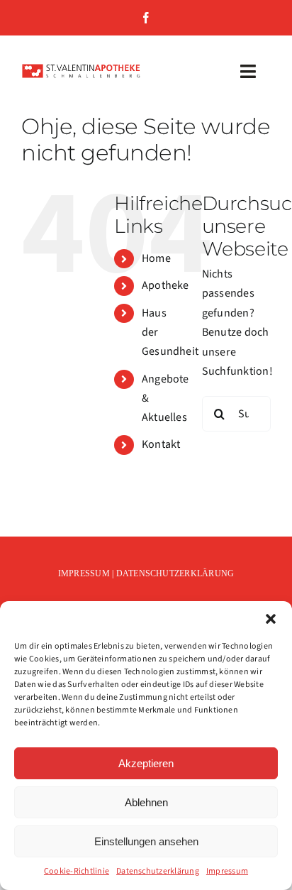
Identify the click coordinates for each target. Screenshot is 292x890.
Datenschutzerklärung (157, 871)
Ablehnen (146, 802)
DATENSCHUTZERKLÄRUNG (175, 573)
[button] (271, 619)
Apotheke (165, 285)
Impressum (227, 871)
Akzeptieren (146, 763)
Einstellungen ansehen (146, 841)
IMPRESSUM (84, 573)
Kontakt (161, 444)
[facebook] (146, 17)
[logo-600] (81, 69)
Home (156, 258)
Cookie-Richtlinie (76, 871)
